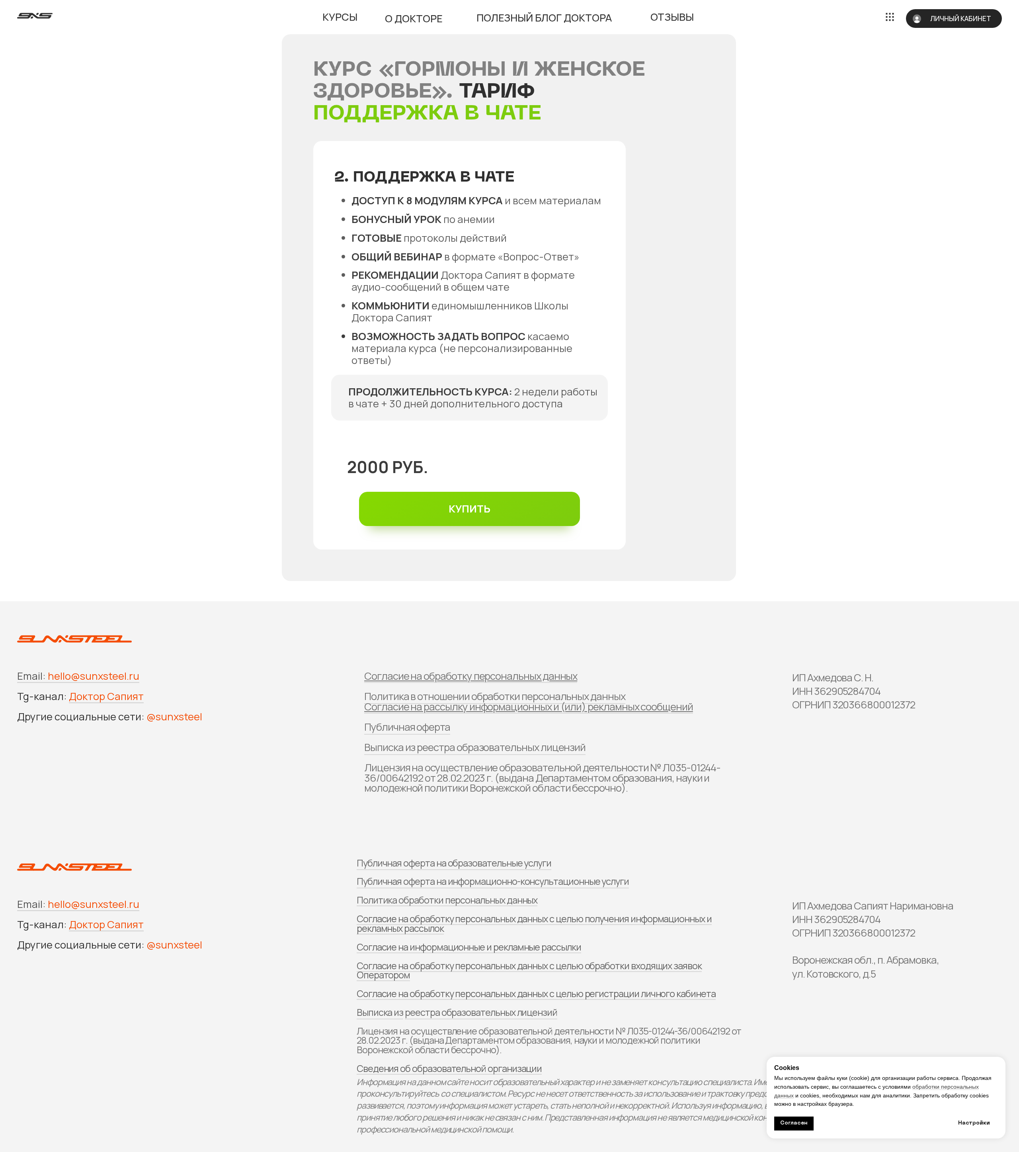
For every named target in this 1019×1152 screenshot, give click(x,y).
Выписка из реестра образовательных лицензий (475, 747)
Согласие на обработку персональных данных (470, 676)
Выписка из (380, 1012)
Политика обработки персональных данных (447, 900)
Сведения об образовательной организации (449, 1068)
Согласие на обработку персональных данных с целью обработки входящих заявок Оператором (529, 970)
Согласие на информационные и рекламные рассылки (469, 947)
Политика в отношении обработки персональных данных (494, 696)
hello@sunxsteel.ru (93, 676)
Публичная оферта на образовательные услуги (454, 863)
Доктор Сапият (106, 696)
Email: (31, 676)
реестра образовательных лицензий (481, 1012)
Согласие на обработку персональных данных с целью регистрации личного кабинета (536, 993)
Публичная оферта (407, 727)
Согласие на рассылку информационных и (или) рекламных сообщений (528, 707)
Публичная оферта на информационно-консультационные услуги (493, 881)
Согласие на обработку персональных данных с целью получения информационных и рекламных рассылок (534, 923)
